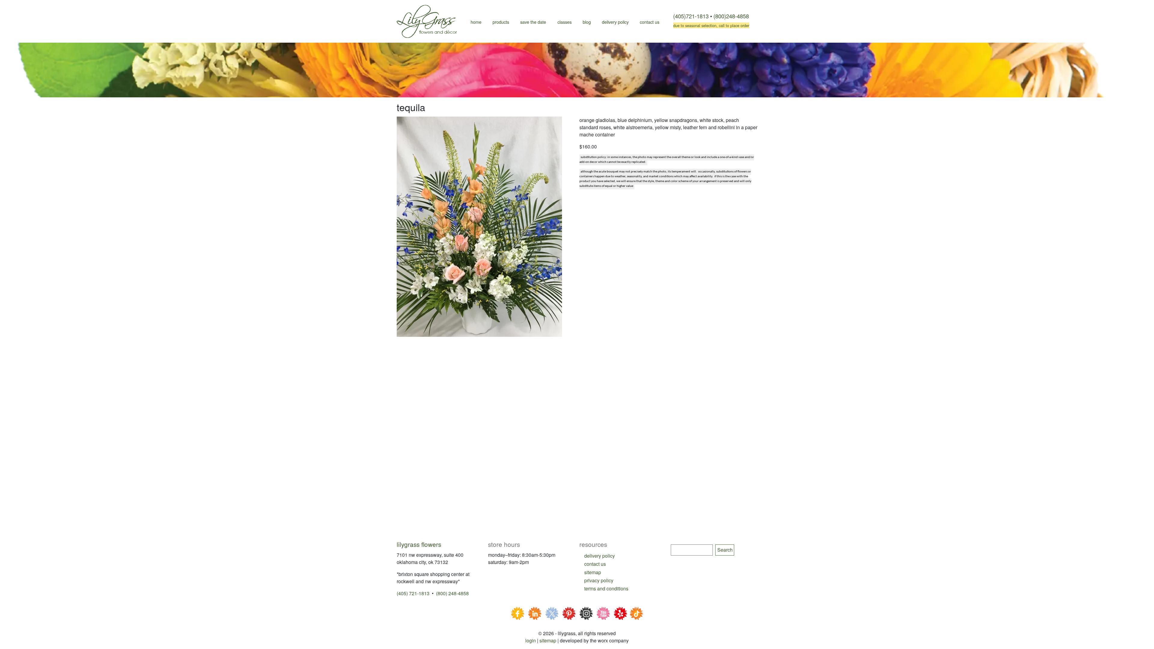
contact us (595, 563)
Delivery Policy (615, 22)
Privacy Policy (598, 580)
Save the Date (533, 22)
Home (476, 22)
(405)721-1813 (691, 16)
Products (501, 22)
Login (530, 640)
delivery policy (599, 555)
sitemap (592, 572)
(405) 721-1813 (413, 593)
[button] (479, 226)
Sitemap (547, 640)
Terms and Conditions (606, 588)
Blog (587, 22)
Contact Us (649, 22)
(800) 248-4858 (452, 593)
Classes (564, 22)
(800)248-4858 (731, 16)
